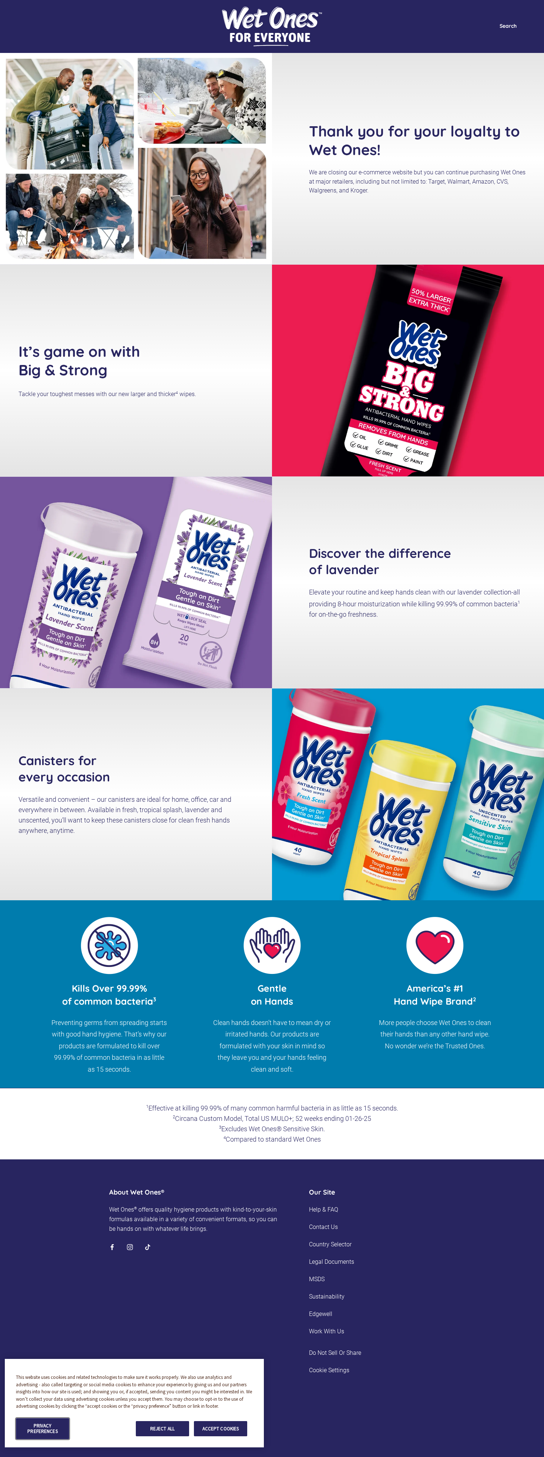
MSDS (317, 1279)
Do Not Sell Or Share (335, 1352)
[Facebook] (112, 1247)
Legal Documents (331, 1261)
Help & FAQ (323, 1209)
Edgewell (320, 1313)
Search (508, 26)
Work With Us (326, 1331)
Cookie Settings (329, 1370)
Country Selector (330, 1244)
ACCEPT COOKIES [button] (220, 1429)
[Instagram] (130, 1247)
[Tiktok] (148, 1247)
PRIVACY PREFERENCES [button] (42, 1429)
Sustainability (327, 1296)
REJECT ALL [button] (162, 1429)
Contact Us (323, 1226)
